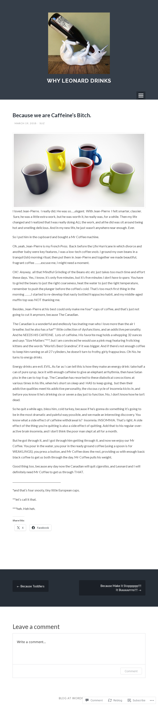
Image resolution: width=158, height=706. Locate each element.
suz (42, 123)
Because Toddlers (30, 586)
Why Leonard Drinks (79, 81)
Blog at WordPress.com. (79, 698)
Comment (131, 671)
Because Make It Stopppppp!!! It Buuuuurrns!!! (120, 588)
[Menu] (140, 95)
